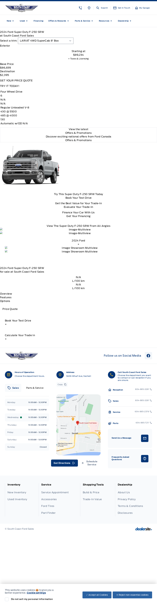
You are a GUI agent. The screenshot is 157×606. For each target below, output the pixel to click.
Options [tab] (5, 301)
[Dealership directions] (78, 424)
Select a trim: (8, 40)
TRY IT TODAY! (9, 86)
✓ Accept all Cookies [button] (97, 595)
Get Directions (64, 464)
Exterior (5, 45)
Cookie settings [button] (36, 592)
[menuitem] (11, 21)
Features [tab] (5, 297)
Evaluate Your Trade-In (78, 207)
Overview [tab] (6, 293)
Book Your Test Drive (78, 197)
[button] (80, 8)
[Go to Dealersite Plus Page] (143, 528)
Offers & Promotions (78, 140)
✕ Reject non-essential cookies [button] (132, 595)
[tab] (78, 46)
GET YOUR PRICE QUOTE (16, 80)
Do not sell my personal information (32, 599)
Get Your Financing (78, 216)
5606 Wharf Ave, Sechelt (78, 376)
